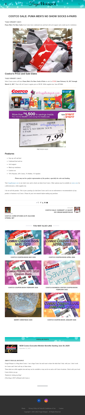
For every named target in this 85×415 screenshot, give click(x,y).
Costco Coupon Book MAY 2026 (23, 257)
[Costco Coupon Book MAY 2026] (23, 242)
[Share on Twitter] (42, 203)
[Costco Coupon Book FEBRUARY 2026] (23, 272)
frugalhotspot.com (13, 183)
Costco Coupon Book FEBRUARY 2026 (23, 287)
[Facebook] (39, 400)
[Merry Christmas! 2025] (23, 305)
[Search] (79, 4)
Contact (61, 408)
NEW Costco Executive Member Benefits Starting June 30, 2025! (44, 346)
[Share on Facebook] (40, 203)
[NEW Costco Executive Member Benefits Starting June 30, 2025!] (11, 349)
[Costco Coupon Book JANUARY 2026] (62, 305)
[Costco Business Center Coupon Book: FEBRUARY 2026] (62, 272)
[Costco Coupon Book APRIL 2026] (62, 242)
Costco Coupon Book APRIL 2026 (62, 257)
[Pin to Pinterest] (45, 203)
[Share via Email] (47, 203)
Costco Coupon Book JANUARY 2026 (61, 320)
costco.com (74, 183)
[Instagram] (46, 400)
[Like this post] (38, 203)
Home (23, 408)
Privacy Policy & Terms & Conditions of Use (42, 408)
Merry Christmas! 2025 (23, 320)
